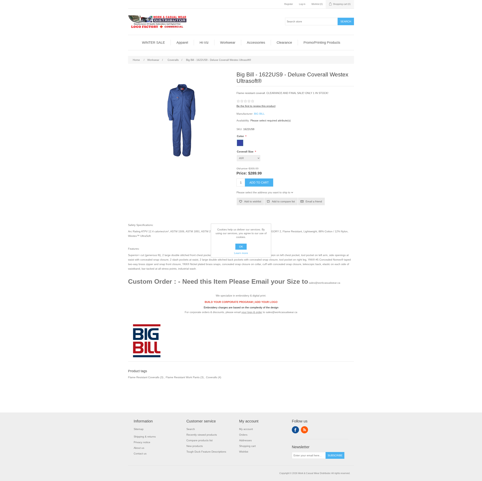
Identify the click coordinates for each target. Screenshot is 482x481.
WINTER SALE (153, 42)
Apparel (182, 42)
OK (241, 246)
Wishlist (243, 451)
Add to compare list (283, 201)
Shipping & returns (145, 436)
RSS (304, 429)
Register (288, 4)
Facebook (295, 429)
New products (194, 445)
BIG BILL (259, 113)
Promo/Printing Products (322, 42)
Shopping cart (247, 445)
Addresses (245, 440)
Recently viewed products (201, 434)
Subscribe (335, 455)
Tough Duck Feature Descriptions (206, 451)
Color (241, 136)
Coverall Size (245, 151)
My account (246, 429)
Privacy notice (142, 442)
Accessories (256, 42)
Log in (302, 4)
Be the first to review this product (255, 105)
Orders (243, 434)
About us (139, 447)
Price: (241, 173)
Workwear (227, 42)
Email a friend (314, 201)
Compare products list (199, 440)
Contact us (140, 453)
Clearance (284, 42)
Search (345, 21)
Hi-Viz (204, 42)
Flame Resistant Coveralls (143, 377)
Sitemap (138, 429)
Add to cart (259, 182)
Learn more (241, 253)
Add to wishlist (252, 201)
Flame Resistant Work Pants (183, 377)
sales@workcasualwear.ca (324, 282)
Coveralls (211, 377)
